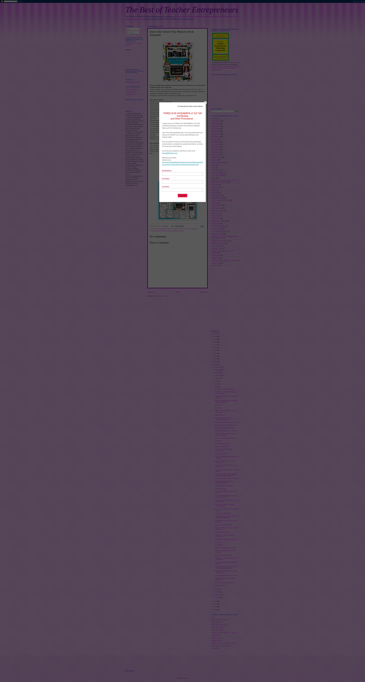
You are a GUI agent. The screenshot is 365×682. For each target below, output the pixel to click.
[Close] (205, 102)
